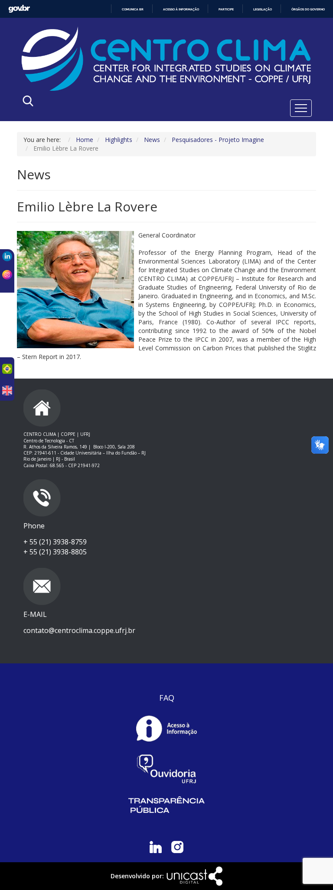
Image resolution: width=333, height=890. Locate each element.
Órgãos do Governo (308, 9)
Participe (226, 9)
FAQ (166, 697)
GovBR (19, 9)
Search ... (109, 103)
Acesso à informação (181, 9)
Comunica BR (133, 9)
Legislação (262, 9)
